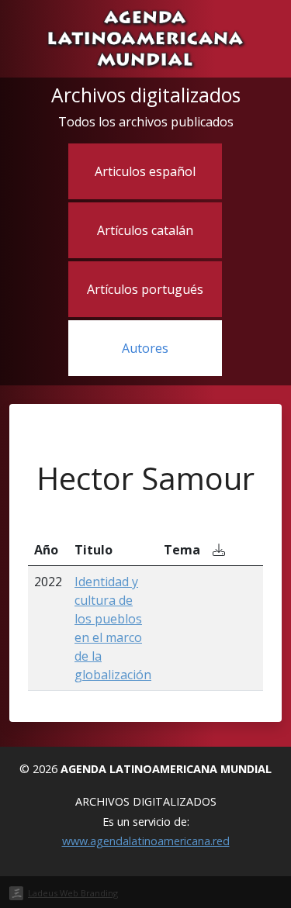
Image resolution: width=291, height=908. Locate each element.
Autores (145, 348)
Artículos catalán (145, 230)
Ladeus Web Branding (73, 893)
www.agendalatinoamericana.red (146, 841)
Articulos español (145, 171)
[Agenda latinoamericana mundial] (145, 37)
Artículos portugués (145, 289)
